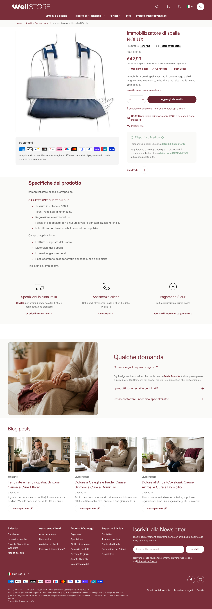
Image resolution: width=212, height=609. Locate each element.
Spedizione (144, 63)
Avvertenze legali (183, 590)
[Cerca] (157, 6)
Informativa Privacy (147, 561)
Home (19, 23)
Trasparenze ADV (26, 601)
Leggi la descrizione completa (143, 90)
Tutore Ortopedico (170, 45)
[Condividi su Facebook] (144, 170)
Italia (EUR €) (19, 573)
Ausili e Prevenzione (37, 23)
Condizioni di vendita (158, 590)
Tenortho (145, 45)
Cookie (200, 590)
